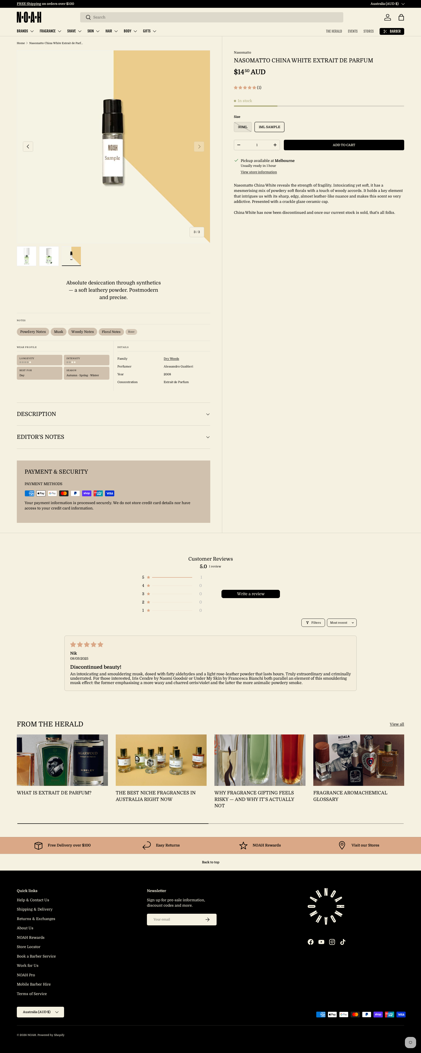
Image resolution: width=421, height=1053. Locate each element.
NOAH (32, 1035)
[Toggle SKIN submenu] (98, 31)
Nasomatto (242, 52)
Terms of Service (32, 994)
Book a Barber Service (36, 956)
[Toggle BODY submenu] (135, 31)
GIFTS (147, 31)
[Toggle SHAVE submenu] (80, 31)
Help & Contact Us (33, 900)
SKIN (90, 31)
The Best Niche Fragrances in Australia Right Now (156, 796)
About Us (25, 928)
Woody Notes (82, 332)
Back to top (210, 862)
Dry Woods (171, 358)
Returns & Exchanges (36, 919)
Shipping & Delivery (35, 909)
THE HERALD (334, 31)
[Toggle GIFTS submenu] (154, 31)
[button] (401, 17)
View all (397, 724)
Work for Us (27, 965)
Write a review (251, 594)
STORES (369, 31)
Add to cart (344, 145)
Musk (58, 332)
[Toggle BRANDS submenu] (32, 31)
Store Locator (28, 947)
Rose (131, 331)
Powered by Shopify (51, 1035)
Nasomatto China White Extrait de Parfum (56, 43)
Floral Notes (111, 332)
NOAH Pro (26, 975)
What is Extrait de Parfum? (54, 793)
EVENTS (353, 31)
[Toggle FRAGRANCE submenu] (59, 31)
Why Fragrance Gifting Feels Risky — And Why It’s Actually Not (254, 799)
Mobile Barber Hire (34, 984)
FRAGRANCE (48, 31)
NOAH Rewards (31, 937)
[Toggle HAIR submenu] (116, 31)
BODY (127, 31)
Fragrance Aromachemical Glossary (350, 796)
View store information (259, 172)
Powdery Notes (33, 332)
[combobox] (211, 17)
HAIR (108, 31)
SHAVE (71, 31)
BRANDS (22, 31)
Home (21, 43)
